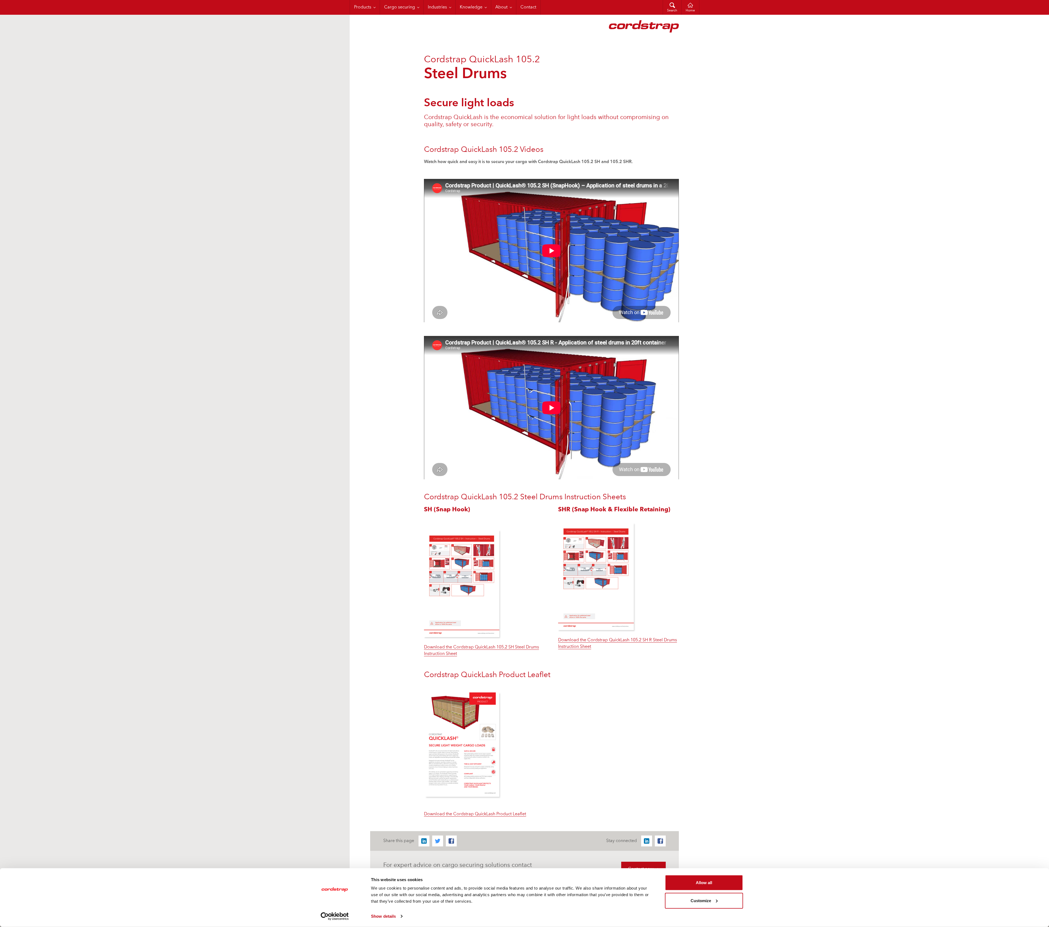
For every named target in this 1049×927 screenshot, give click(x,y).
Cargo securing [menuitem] (399, 7)
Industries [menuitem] (437, 7)
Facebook (451, 841)
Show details (383, 916)
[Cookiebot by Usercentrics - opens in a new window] (335, 916)
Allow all (704, 882)
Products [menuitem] (362, 7)
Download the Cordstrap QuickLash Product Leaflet (475, 814)
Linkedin (424, 841)
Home (690, 10)
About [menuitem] (501, 7)
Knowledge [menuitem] (471, 7)
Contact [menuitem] (528, 7)
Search (672, 10)
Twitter (437, 841)
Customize (701, 900)
